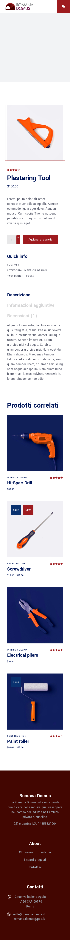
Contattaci (35, 867)
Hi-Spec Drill (19, 483)
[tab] (20, 295)
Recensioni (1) (22, 316)
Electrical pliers (22, 655)
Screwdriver (19, 569)
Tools (30, 276)
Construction (16, 736)
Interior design (35, 270)
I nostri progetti (35, 860)
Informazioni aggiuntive (31, 305)
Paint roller (18, 741)
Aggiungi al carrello (40, 240)
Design (19, 276)
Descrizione (18, 295)
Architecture (16, 563)
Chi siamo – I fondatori (35, 852)
